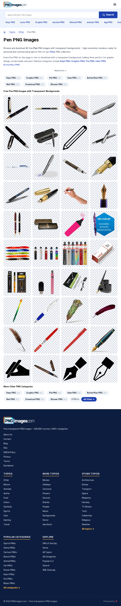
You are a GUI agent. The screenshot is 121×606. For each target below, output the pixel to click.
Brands (46, 502)
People (46, 507)
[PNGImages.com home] (57, 4)
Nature (7, 484)
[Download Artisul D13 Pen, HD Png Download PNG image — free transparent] (46, 137)
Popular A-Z (48, 561)
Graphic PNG (41, 22)
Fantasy (86, 502)
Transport (86, 489)
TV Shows (87, 507)
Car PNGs (8, 565)
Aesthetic (47, 524)
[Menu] (114, 4)
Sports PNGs (10, 543)
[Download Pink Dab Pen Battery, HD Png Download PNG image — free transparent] (46, 282)
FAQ (5, 448)
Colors (7, 502)
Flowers (46, 493)
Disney (85, 484)
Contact (7, 439)
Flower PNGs (9, 570)
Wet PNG (12, 84)
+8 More (75, 399)
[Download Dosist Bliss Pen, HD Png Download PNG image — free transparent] (104, 253)
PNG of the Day (50, 543)
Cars (6, 515)
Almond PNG (76, 22)
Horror (46, 520)
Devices (46, 498)
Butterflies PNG (12, 65)
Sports (7, 511)
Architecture (88, 480)
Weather (86, 524)
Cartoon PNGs (10, 552)
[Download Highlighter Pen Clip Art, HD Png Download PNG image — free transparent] (75, 224)
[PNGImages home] (5, 32)
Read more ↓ (60, 70)
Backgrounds (49, 515)
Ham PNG (100, 61)
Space (85, 493)
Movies (46, 480)
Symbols (8, 507)
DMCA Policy (9, 452)
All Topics (47, 552)
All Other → (89, 399)
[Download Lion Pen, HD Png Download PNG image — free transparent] (17, 311)
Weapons (86, 498)
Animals (7, 489)
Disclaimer (9, 465)
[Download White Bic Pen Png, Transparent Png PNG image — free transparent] (17, 166)
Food (6, 498)
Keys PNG (10, 22)
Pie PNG (90, 61)
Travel (6, 524)
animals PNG (93, 22)
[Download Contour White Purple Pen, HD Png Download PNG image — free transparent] (46, 311)
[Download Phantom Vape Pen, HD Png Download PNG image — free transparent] (17, 282)
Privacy (7, 457)
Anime (7, 493)
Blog (6, 443)
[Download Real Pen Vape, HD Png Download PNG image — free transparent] (75, 282)
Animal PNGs (10, 561)
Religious (86, 520)
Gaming (7, 520)
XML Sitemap (49, 570)
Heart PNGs (9, 574)
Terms (7, 461)
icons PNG (25, 22)
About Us (8, 434)
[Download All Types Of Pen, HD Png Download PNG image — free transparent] (46, 195)
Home (45, 548)
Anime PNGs (9, 548)
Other (21, 32)
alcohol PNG (58, 22)
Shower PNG (58, 84)
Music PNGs (9, 583)
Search (46, 565)
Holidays (47, 484)
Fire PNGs (8, 579)
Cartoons (47, 489)
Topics (12, 32)
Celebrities (87, 515)
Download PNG (34, 84)
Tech (84, 511)
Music (45, 511)
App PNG (108, 22)
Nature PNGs (10, 556)
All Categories (49, 556)
